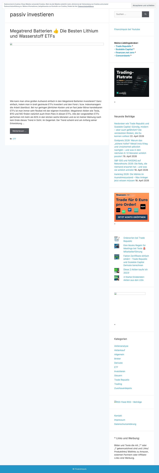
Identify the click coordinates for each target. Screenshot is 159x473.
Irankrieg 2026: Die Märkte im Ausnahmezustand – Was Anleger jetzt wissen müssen (131, 177)
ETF (14, 139)
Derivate (118, 363)
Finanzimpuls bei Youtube (127, 29)
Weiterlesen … (19, 131)
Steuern (118, 375)
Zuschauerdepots (123, 388)
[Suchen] (145, 14)
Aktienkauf (119, 350)
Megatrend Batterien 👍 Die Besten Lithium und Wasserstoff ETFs (54, 33)
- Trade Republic (122, 46)
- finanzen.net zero (124, 52)
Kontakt (118, 415)
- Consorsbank (122, 55)
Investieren (119, 371)
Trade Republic (121, 380)
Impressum (119, 420)
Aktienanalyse (121, 346)
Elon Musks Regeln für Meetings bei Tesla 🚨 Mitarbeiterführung (134, 248)
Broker (117, 358)
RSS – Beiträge (134, 402)
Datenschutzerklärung (125, 424)
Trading (118, 384)
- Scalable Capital (123, 49)
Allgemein (119, 354)
